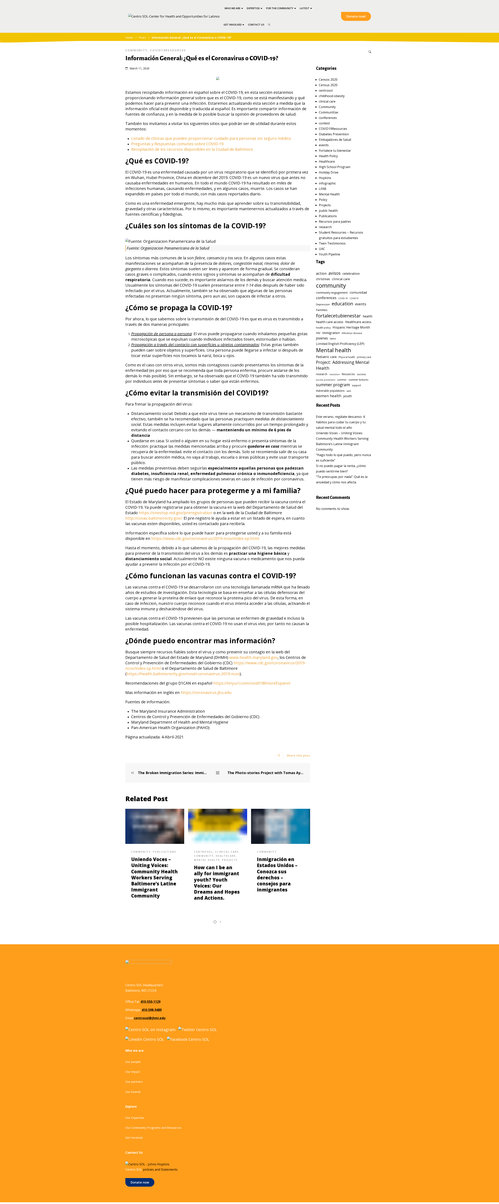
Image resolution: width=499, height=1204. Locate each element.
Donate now (140, 1182)
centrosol (203, 851)
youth (347, 396)
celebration (351, 273)
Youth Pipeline (329, 254)
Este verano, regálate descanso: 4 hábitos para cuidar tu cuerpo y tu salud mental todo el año (341, 422)
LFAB (322, 189)
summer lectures (358, 379)
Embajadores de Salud (335, 139)
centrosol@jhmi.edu (149, 1018)
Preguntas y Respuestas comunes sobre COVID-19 (177, 143)
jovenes (322, 338)
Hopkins (325, 178)
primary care (364, 357)
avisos (334, 273)
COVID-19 (343, 298)
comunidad (358, 292)
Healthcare (226, 856)
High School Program (334, 167)
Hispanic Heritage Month (351, 327)
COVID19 (354, 298)
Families (321, 310)
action (321, 273)
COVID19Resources (168, 50)
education (342, 303)
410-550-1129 (150, 1001)
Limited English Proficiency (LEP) (340, 344)
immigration (331, 333)
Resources (348, 374)
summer (342, 379)
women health (328, 395)
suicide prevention (325, 379)
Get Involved (134, 1137)
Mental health (333, 350)
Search (370, 52)
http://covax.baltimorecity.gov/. (154, 518)
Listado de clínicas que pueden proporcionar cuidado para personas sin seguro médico (211, 138)
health (367, 316)
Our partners (134, 1082)
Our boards (133, 1092)
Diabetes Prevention (334, 134)
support (356, 385)
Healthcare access (358, 322)
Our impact (132, 1072)
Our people (133, 1062)
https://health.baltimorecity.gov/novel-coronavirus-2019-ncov (183, 673)
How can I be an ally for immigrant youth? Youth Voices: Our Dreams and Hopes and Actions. (217, 882)
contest (324, 123)
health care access (329, 322)
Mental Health (207, 860)
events (324, 145)
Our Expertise (134, 1118)
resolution (334, 374)
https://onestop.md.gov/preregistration (175, 512)
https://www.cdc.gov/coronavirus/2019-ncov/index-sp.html (205, 538)
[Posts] (217, 773)
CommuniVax (328, 112)
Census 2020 (328, 85)
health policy (323, 327)
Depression (323, 304)
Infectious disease (352, 333)
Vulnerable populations (330, 390)
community (331, 285)
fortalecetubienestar (338, 315)
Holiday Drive (328, 172)
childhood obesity (332, 96)
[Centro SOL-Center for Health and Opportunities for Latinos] (174, 16)
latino (333, 338)
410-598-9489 (152, 1010)
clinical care (227, 851)
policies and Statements (160, 1169)
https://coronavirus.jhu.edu (206, 692)
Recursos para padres (335, 221)
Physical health (347, 357)
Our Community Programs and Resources (153, 1128)
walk (349, 391)
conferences (328, 118)
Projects (229, 860)
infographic (327, 183)
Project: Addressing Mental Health (342, 365)
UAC (322, 249)
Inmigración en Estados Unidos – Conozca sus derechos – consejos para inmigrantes (277, 874)
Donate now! (356, 16)
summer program (333, 384)
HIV (318, 333)
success (361, 374)
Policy (323, 200)
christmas (323, 279)
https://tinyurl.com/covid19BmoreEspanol (251, 683)
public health (328, 210)
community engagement (332, 292)
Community (136, 50)
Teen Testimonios (332, 243)
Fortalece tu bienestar (335, 150)
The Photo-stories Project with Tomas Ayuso (265, 773)
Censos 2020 (328, 79)
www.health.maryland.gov (253, 657)
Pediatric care (326, 356)
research (325, 227)
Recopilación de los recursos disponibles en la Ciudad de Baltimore (192, 149)
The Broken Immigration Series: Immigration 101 (172, 773)
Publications (164, 851)
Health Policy (328, 156)
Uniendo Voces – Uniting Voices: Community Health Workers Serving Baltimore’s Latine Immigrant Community (154, 877)
